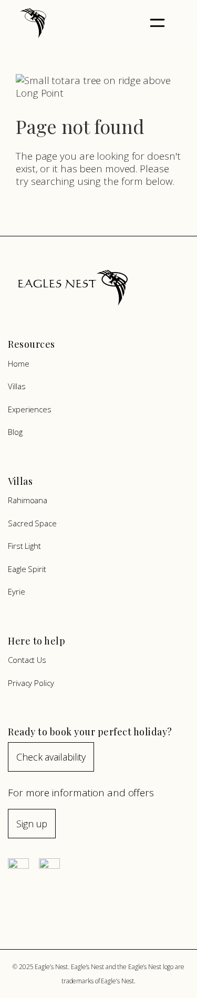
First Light (24, 545)
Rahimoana (27, 500)
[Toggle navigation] (157, 23)
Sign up (31, 823)
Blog (15, 432)
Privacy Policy (31, 683)
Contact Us (27, 659)
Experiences (29, 409)
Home (18, 363)
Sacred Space (32, 523)
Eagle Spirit (27, 569)
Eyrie (16, 591)
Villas (16, 386)
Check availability (51, 757)
